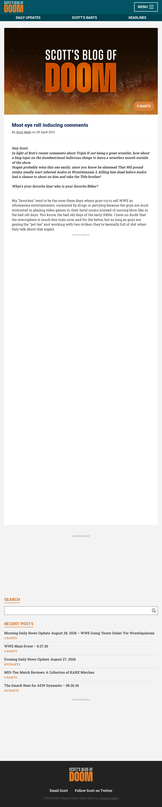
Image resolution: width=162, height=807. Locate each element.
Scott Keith (23, 132)
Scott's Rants (84, 18)
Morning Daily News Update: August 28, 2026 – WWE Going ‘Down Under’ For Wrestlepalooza (79, 633)
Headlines (137, 18)
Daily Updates (28, 18)
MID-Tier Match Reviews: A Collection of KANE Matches (49, 672)
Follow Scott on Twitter (93, 790)
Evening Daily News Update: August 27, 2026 (40, 659)
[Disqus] (81, 349)
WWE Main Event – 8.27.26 (26, 646)
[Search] (154, 610)
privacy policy (109, 798)
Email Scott (59, 790)
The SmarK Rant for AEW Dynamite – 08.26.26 (41, 685)
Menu (143, 7)
